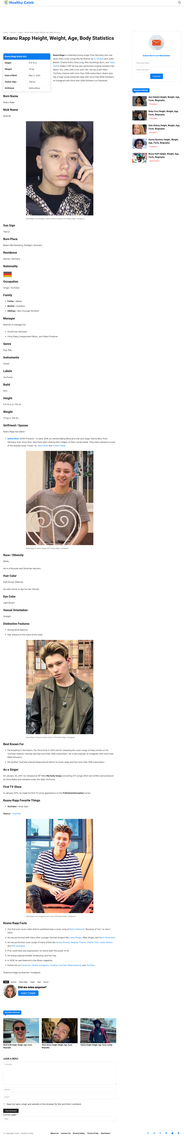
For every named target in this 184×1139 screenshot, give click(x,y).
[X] (160, 1133)
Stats (39, 982)
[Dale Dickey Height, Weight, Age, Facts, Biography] (139, 129)
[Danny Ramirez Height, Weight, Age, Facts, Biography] (139, 144)
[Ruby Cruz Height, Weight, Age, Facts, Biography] (139, 115)
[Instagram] (154, 1133)
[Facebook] (148, 1133)
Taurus (46, 982)
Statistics (13, 32)
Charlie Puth (93, 942)
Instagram (44, 965)
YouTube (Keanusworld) (70, 965)
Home (5, 32)
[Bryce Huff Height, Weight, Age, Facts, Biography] (139, 158)
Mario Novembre (107, 937)
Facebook (25, 965)
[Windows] (172, 1133)
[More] (95, 46)
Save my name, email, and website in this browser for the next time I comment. (44, 1104)
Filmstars (153, 104)
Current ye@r (10, 1114)
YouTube (16, 813)
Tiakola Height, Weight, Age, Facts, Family (96, 1045)
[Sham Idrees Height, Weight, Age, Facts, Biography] (60, 1030)
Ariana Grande (63, 942)
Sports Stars (154, 161)
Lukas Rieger (75, 937)
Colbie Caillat (59, 445)
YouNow (54, 965)
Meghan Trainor (78, 942)
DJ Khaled (99, 58)
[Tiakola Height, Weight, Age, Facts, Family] (98, 1030)
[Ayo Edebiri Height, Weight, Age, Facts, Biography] (139, 101)
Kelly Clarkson (76, 929)
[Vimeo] (166, 1133)
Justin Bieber (106, 942)
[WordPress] (178, 1133)
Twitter (35, 965)
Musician (7, 1042)
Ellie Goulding (18, 946)
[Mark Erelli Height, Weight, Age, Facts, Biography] (21, 1030)
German (13, 982)
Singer (20, 32)
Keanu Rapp (23, 982)
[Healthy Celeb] (18, 2)
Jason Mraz (42, 445)
